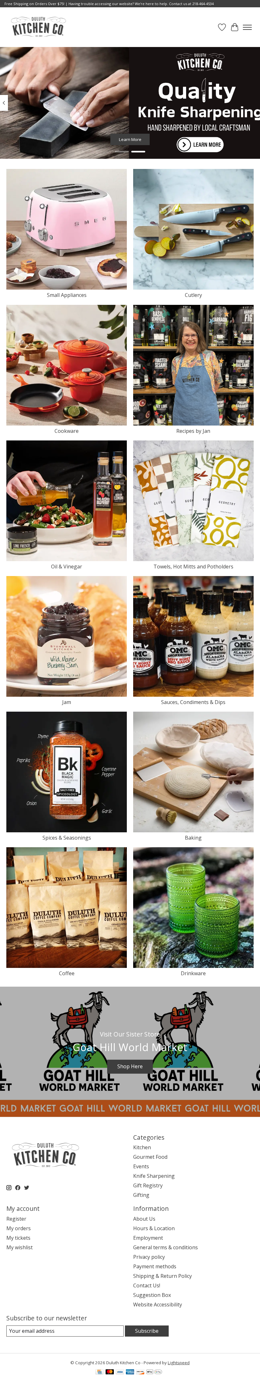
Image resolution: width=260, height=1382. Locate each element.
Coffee (67, 973)
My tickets (18, 1237)
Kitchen (142, 1147)
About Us (144, 1218)
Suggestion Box (152, 1294)
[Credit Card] (99, 1372)
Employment (148, 1237)
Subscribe (147, 1330)
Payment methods (154, 1266)
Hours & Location (154, 1228)
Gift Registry (148, 1185)
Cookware (67, 430)
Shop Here (130, 1066)
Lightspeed (179, 1362)
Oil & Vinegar (66, 566)
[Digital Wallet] (154, 1372)
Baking (193, 837)
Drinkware (193, 973)
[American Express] (130, 1372)
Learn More (130, 139)
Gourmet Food (150, 1156)
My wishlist (19, 1247)
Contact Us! (146, 1285)
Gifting (141, 1194)
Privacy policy (149, 1256)
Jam (66, 702)
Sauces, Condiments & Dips (193, 702)
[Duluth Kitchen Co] (38, 27)
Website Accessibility (157, 1304)
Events (141, 1166)
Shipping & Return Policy (162, 1275)
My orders (18, 1228)
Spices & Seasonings (66, 837)
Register (16, 1218)
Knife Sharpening (154, 1175)
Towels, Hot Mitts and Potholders (193, 566)
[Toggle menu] (247, 27)
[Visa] (120, 1372)
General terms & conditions (165, 1247)
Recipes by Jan (193, 430)
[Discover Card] (140, 1372)
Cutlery (193, 295)
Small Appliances (67, 295)
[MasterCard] (110, 1372)
